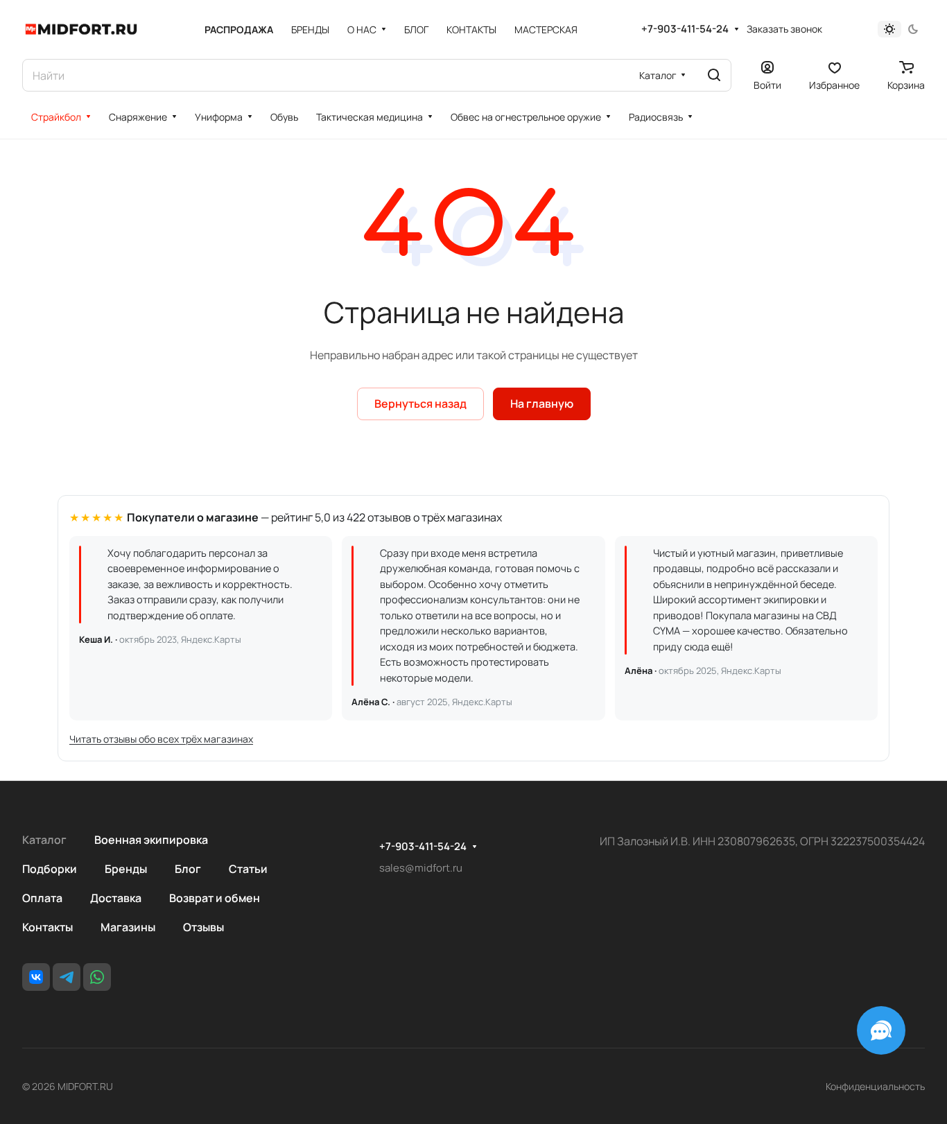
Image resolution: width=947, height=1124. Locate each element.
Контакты (47, 927)
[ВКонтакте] (36, 977)
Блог (188, 868)
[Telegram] (66, 977)
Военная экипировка (151, 839)
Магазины (128, 927)
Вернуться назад (420, 403)
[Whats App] (97, 977)
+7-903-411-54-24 (685, 29)
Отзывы (203, 927)
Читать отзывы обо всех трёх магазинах (161, 738)
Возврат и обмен (214, 898)
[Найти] (714, 75)
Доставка (115, 898)
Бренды (126, 868)
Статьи (248, 868)
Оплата (42, 898)
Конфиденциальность (875, 1086)
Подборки (49, 868)
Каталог (44, 839)
